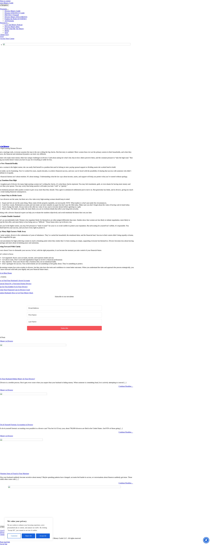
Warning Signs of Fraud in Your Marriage (14, 473)
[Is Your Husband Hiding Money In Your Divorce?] (33, 345)
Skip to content (5, 1)
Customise (14, 536)
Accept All (43, 536)
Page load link (5, 542)
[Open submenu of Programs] (8, 9)
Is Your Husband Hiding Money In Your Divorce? (17, 379)
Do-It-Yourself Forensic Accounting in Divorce (16, 425)
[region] (28, 529)
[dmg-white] (64, 487)
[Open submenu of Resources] (8, 23)
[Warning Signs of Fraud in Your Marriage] (21, 440)
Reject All (28, 536)
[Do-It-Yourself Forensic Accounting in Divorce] (23, 394)
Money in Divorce (6, 341)
